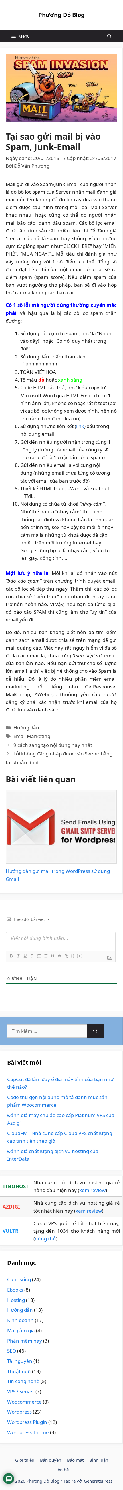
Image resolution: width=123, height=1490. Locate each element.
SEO (11, 1350)
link (80, 426)
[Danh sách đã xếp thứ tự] (38, 955)
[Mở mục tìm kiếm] (109, 36)
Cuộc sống (19, 1279)
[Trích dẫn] (52, 955)
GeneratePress (98, 1481)
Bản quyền (50, 1460)
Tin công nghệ (23, 1381)
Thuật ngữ (19, 1371)
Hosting (16, 1300)
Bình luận (98, 1460)
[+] (80, 956)
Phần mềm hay (24, 1340)
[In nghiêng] (18, 955)
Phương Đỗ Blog (61, 15)
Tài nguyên (19, 1361)
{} (73, 956)
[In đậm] (11, 955)
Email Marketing (31, 736)
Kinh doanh (20, 1320)
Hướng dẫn (26, 727)
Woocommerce (24, 1401)
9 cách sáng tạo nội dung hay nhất (52, 745)
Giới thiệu (24, 1460)
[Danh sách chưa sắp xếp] (45, 955)
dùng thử (45, 1238)
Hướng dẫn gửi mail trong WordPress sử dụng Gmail (58, 875)
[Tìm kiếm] (95, 1031)
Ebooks (15, 1289)
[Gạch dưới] (24, 955)
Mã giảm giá (21, 1330)
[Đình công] (31, 955)
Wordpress (19, 1411)
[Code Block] (59, 955)
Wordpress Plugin (27, 1422)
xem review (92, 1190)
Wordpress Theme (28, 1432)
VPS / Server (20, 1391)
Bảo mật (75, 1460)
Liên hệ (61, 1470)
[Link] (66, 955)
